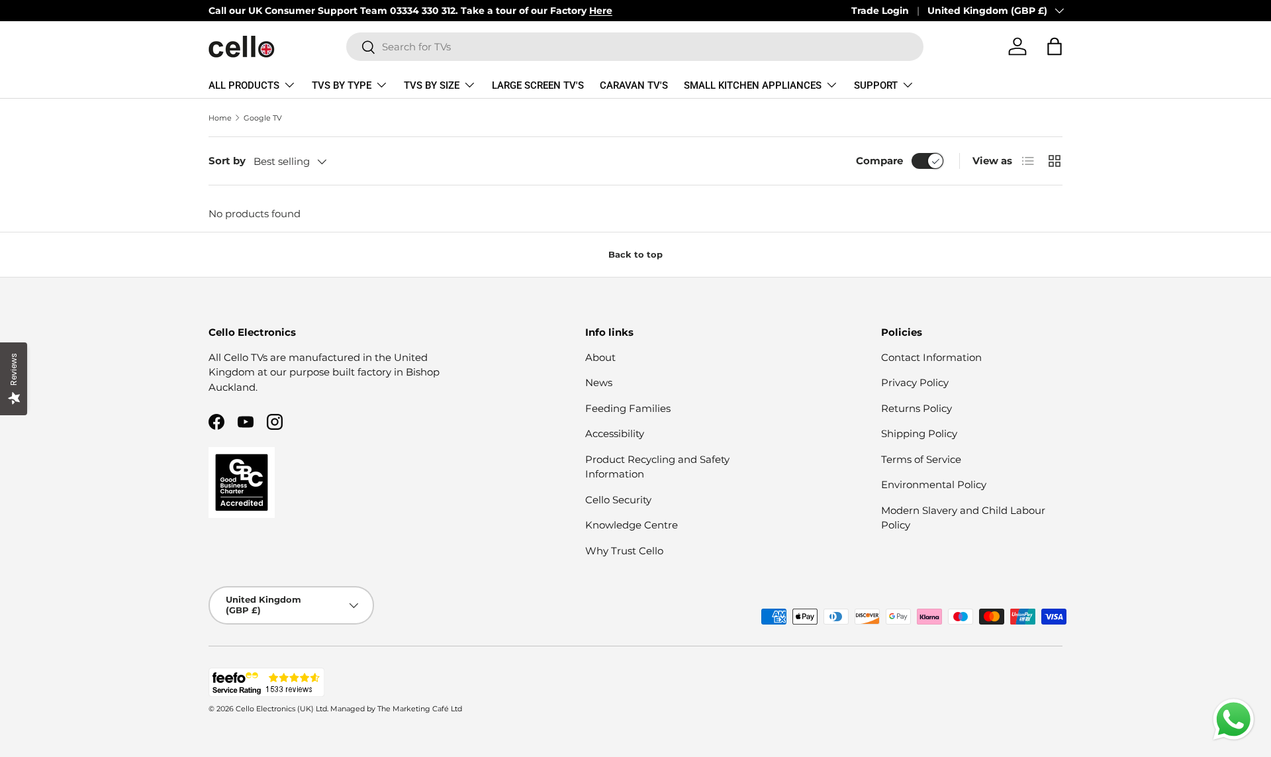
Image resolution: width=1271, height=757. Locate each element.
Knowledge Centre (631, 525)
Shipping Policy (919, 433)
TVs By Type (341, 85)
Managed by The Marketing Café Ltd (396, 708)
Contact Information (931, 357)
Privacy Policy (915, 382)
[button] (1054, 46)
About (600, 357)
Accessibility (614, 433)
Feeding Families (628, 408)
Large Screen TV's (538, 85)
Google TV (263, 118)
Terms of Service (921, 459)
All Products (244, 85)
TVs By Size (431, 85)
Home (220, 118)
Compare (879, 160)
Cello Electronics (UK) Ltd (281, 708)
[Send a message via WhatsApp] (1233, 719)
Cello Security (618, 499)
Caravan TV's (634, 85)
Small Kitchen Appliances (753, 85)
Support (876, 85)
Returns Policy (916, 408)
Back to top (635, 254)
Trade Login (880, 10)
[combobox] (634, 46)
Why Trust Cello (624, 550)
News (598, 382)
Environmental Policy (933, 484)
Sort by (227, 160)
